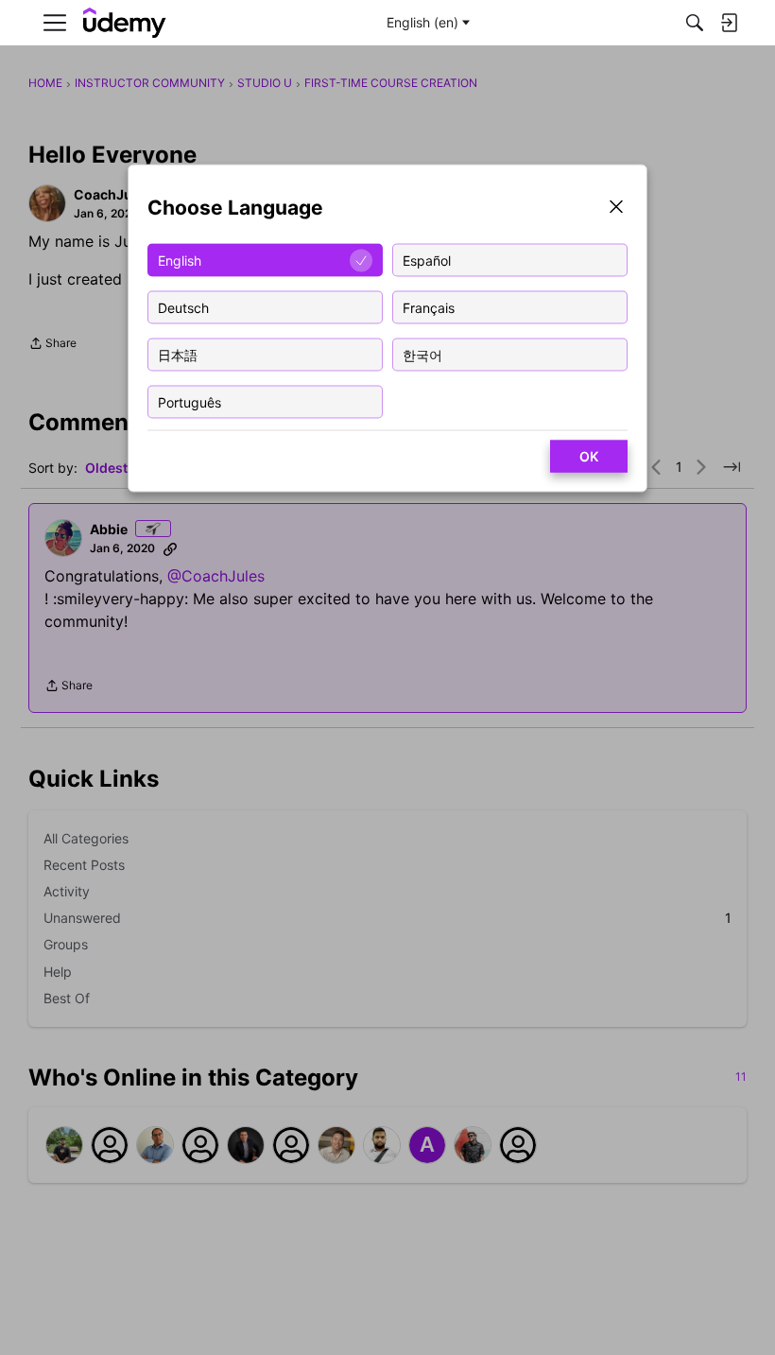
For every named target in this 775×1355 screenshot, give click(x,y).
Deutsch (183, 307)
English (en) (422, 22)
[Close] (616, 208)
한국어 (422, 354)
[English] (124, 23)
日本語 (178, 354)
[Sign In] (729, 23)
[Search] (695, 23)
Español (427, 260)
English (179, 260)
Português (189, 401)
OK (588, 456)
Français (429, 307)
